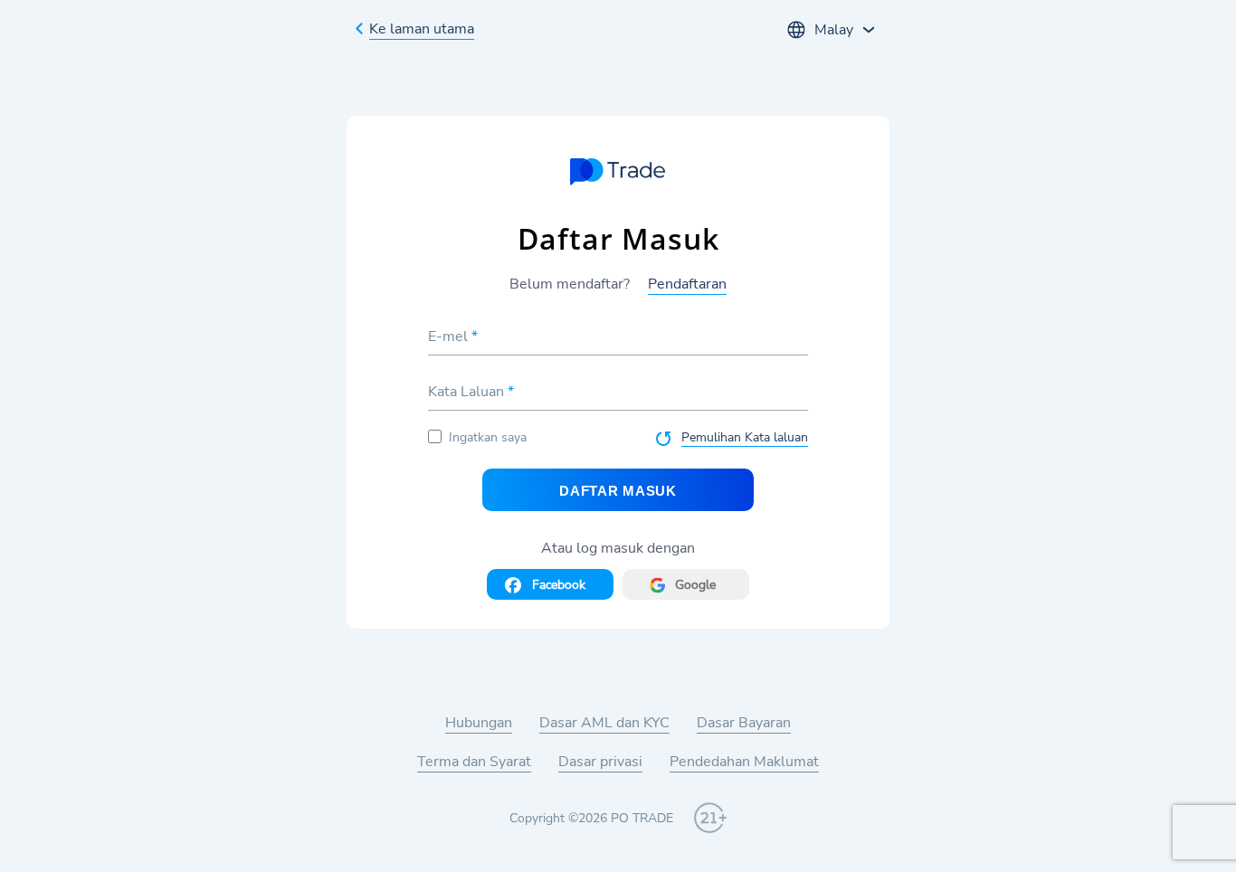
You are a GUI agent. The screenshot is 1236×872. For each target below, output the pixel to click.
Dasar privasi (600, 762)
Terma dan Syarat (474, 762)
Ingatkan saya (488, 437)
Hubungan (478, 723)
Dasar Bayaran (744, 723)
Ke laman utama (421, 29)
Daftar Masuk (617, 490)
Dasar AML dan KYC (604, 723)
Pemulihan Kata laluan (744, 437)
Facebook (558, 584)
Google (695, 584)
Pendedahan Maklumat (744, 762)
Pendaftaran (687, 284)
